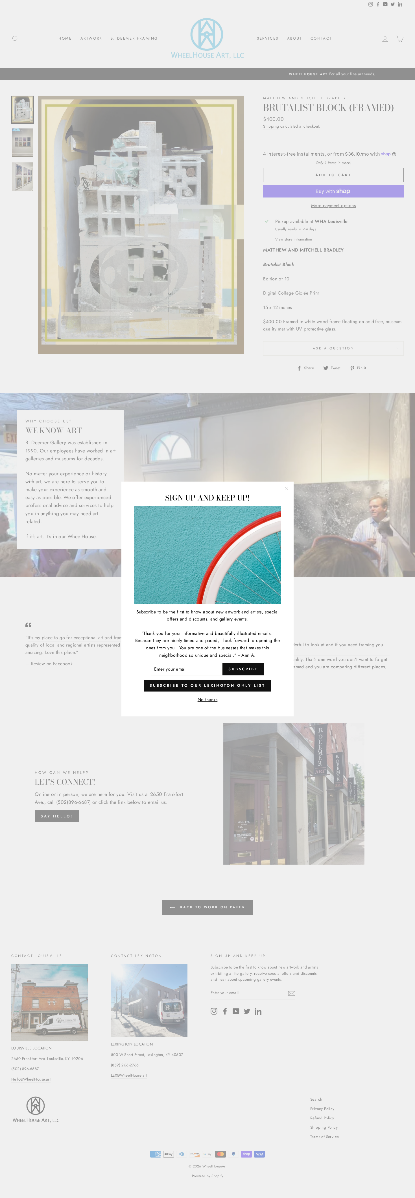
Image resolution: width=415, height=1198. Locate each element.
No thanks (208, 699)
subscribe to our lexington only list (207, 685)
